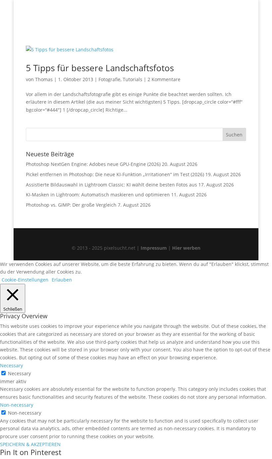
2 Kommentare (164, 79)
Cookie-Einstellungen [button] (25, 280)
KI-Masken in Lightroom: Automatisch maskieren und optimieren (98, 194)
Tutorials (132, 79)
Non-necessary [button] (16, 405)
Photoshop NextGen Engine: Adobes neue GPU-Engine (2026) (93, 164)
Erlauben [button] (62, 280)
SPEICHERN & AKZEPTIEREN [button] (30, 444)
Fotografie (109, 79)
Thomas (44, 79)
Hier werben (186, 248)
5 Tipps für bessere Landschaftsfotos (100, 68)
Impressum (154, 248)
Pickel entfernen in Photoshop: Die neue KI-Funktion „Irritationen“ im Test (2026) (115, 174)
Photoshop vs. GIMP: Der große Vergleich (71, 205)
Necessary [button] (11, 365)
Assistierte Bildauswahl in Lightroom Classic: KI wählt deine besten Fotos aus (111, 184)
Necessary (19, 373)
